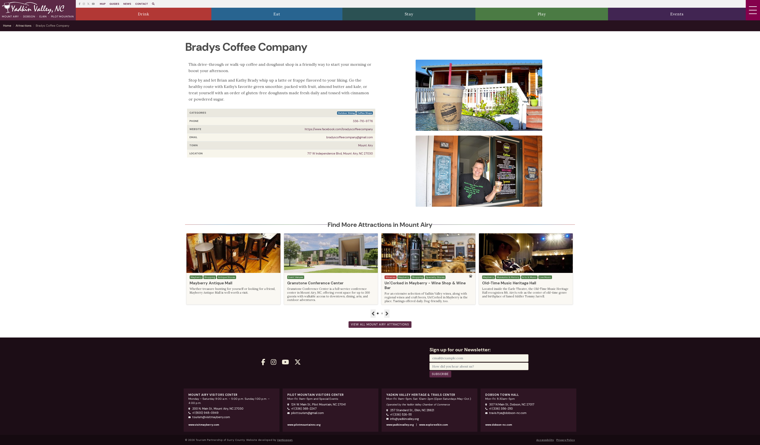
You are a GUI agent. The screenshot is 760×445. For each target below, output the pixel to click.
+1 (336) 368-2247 (304, 408)
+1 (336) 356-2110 (501, 408)
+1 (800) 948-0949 (205, 413)
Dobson (29, 16)
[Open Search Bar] (153, 4)
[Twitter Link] (93, 4)
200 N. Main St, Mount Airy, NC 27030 (217, 408)
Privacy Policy (565, 440)
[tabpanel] (233, 269)
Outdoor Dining (346, 113)
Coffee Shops (364, 113)
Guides (114, 4)
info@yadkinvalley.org (404, 419)
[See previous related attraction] (373, 313)
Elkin (43, 16)
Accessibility (545, 440)
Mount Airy (10, 16)
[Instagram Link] (84, 4)
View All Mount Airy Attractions (380, 324)
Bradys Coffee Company (52, 26)
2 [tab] (382, 314)
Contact (141, 4)
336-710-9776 (363, 121)
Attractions (23, 26)
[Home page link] (38, 8)
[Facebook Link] (79, 4)
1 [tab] (378, 314)
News (127, 4)
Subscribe (440, 374)
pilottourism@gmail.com (307, 413)
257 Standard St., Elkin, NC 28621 (412, 410)
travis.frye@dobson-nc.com (507, 413)
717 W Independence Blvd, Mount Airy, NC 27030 (340, 153)
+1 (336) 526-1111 (401, 414)
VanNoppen (285, 440)
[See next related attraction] (387, 313)
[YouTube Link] (88, 4)
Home (7, 26)
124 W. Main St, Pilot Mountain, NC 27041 (318, 404)
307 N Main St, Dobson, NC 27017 (511, 404)
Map (102, 4)
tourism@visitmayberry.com (211, 417)
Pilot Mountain (62, 16)
